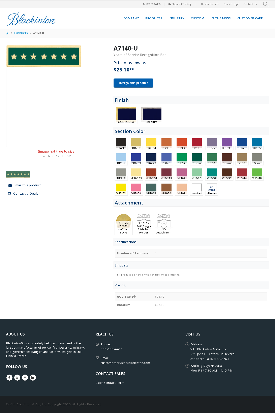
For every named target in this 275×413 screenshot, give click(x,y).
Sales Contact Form (110, 383)
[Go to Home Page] (7, 33)
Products (153, 18)
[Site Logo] (31, 18)
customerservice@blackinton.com (125, 363)
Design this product (133, 83)
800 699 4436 (153, 4)
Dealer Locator (210, 4)
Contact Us (250, 4)
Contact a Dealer (26, 193)
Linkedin (33, 378)
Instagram (25, 378)
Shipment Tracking (181, 4)
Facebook (9, 378)
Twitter (17, 378)
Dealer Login (231, 4)
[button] (266, 4)
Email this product (27, 185)
